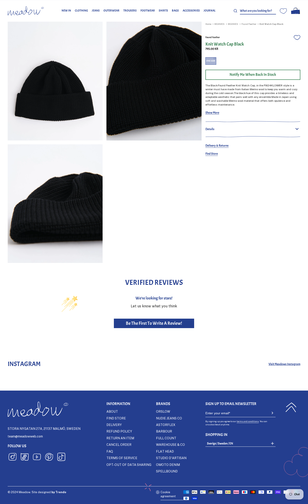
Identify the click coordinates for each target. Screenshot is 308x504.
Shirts (163, 10)
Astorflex (165, 425)
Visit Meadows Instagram (284, 364)
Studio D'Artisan (171, 458)
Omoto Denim (168, 465)
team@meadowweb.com (25, 436)
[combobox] (258, 10)
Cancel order (118, 444)
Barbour (164, 431)
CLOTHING (81, 10)
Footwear (147, 10)
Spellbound (167, 471)
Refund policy (119, 431)
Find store (116, 418)
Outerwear (111, 10)
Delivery (114, 425)
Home (208, 24)
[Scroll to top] (291, 407)
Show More (212, 112)
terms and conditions (248, 421)
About (112, 411)
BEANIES (219, 24)
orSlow (163, 411)
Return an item (120, 438)
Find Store (211, 154)
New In (66, 10)
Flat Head (165, 451)
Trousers (130, 10)
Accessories (191, 10)
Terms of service (121, 458)
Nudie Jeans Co (169, 418)
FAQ (109, 451)
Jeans (96, 10)
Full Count (166, 438)
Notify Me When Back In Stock (253, 74)
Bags (175, 10)
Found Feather (248, 24)
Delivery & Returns (217, 145)
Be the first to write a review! (154, 323)
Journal (210, 10)
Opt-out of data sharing (128, 465)
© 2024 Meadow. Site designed (37, 492)
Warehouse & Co (170, 444)
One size (210, 60)
